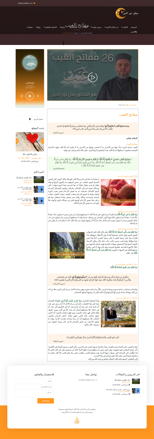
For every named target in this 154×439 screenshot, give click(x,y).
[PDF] (30, 119)
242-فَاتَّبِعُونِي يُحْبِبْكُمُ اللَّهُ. (24, 178)
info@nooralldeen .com (25, 3)
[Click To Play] (92, 77)
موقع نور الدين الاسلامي (88, 409)
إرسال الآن (45, 401)
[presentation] (42, 141)
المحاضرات (73, 27)
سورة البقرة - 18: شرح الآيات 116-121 (24, 188)
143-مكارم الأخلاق (30, 154)
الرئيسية (134, 27)
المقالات (85, 27)
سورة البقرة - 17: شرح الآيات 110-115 (25, 199)
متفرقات (30, 27)
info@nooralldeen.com (86, 380)
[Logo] (127, 13)
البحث (132, 32)
